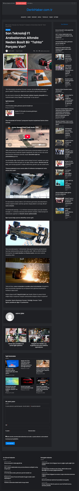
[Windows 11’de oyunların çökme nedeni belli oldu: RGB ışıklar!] (12, 363)
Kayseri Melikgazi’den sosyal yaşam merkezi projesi (69, 153)
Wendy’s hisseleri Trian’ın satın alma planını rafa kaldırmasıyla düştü (64, 122)
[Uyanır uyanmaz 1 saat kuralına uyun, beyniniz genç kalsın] (42, 363)
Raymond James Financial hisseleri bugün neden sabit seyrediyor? (63, 49)
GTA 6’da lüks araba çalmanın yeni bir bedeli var (38, 3)
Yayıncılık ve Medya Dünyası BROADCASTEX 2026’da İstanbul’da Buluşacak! (42, 389)
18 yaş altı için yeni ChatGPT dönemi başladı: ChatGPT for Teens (12, 389)
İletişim (56, 17)
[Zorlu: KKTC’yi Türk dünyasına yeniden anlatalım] (60, 183)
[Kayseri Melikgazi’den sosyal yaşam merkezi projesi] (60, 151)
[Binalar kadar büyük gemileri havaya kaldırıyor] (60, 81)
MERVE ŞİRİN (20, 313)
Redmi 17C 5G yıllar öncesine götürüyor (26, 111)
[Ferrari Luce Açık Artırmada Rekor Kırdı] (27, 381)
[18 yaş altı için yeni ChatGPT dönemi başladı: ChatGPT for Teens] (12, 381)
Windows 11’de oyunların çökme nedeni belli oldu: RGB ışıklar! (12, 371)
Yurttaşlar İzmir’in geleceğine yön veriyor (68, 172)
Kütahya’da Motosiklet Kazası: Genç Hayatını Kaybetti (69, 132)
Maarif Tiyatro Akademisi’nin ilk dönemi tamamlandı (69, 201)
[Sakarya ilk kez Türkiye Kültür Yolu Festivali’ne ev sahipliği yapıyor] (60, 67)
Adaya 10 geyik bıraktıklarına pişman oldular (69, 212)
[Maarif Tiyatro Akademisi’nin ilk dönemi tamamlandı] (60, 200)
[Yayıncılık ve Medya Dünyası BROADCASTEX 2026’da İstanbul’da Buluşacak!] (42, 381)
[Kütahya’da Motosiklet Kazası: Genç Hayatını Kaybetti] (60, 131)
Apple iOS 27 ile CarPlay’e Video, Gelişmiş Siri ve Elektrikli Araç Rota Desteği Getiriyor (26, 363)
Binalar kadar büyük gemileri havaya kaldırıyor (69, 81)
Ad (7, 425)
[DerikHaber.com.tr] (39, 10)
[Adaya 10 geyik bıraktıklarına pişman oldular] (60, 211)
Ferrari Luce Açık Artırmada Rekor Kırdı (27, 387)
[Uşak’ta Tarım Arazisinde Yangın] (60, 143)
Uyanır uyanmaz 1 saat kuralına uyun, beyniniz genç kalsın (42, 370)
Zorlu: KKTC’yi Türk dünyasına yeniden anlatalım (69, 184)
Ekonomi (34, 17)
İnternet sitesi (31, 430)
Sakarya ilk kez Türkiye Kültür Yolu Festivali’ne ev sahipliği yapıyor (69, 69)
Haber (29, 17)
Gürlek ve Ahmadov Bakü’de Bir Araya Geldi (68, 57)
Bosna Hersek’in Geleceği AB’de (64, 30)
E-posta (8, 430)
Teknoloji (45, 17)
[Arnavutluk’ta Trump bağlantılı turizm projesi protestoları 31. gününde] (60, 97)
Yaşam (51, 17)
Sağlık (39, 17)
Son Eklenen (64, 24)
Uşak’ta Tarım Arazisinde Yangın (69, 142)
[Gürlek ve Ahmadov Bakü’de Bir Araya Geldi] (60, 57)
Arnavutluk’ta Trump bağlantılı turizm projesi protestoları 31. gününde (69, 99)
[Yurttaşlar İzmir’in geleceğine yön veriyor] (60, 172)
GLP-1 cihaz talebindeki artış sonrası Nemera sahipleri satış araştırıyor (64, 35)
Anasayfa (23, 17)
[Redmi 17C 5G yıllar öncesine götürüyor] (10, 113)
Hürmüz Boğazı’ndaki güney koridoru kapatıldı (63, 193)
